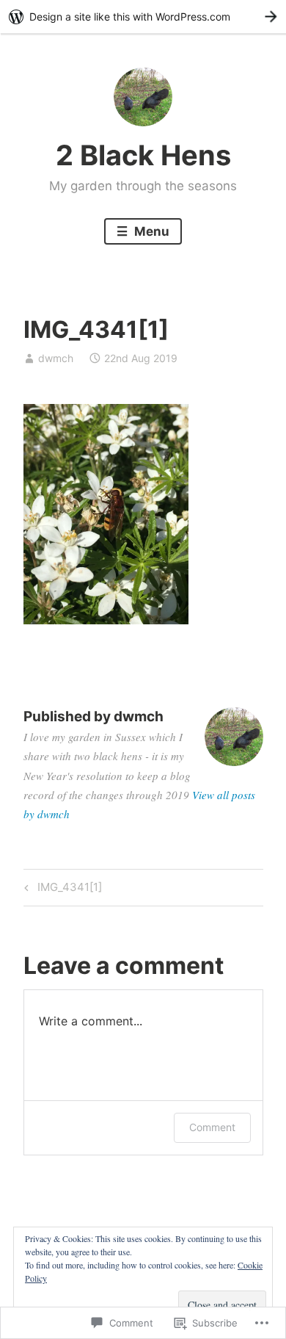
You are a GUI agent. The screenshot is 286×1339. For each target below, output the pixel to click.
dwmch (55, 358)
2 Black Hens (143, 155)
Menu (150, 231)
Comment (212, 1127)
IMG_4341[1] (61, 889)
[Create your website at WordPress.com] (143, 16)
